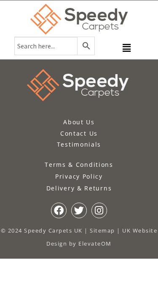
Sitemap (102, 230)
